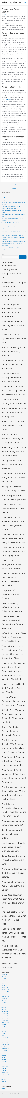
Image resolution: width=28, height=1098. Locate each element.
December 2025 (5, 989)
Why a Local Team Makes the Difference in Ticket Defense (14, 873)
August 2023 (4, 1050)
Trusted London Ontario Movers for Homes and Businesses (13, 364)
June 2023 (4, 1055)
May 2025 (4, 1005)
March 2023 (4, 1061)
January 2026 (5, 987)
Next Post (14, 188)
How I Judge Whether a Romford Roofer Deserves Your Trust (14, 295)
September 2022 (5, 1074)
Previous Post (14, 185)
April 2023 (4, 1059)
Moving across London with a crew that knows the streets (13, 464)
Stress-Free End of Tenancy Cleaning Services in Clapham (11, 731)
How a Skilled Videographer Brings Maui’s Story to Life (11, 564)
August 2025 (4, 998)
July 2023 (4, 1053)
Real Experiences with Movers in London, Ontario (12, 834)
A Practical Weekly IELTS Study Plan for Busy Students (13, 351)
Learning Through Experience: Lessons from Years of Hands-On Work (14, 701)
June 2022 (4, 1081)
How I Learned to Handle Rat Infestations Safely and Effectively (13, 688)
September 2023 (5, 1048)
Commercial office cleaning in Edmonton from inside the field (12, 377)
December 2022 (5, 1068)
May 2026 (4, 978)
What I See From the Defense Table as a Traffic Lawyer (14, 508)
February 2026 (5, 985)
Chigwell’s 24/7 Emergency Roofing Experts (11, 594)
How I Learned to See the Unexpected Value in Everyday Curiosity (13, 847)
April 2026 (4, 980)
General (3, 14)
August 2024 (4, 1024)
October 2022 (5, 1072)
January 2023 (5, 1066)
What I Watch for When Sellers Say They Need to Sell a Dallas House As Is (13, 390)
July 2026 (4, 976)
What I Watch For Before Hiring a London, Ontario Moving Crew (13, 477)
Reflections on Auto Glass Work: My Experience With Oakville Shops (14, 637)
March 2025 (4, 1009)
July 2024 (4, 1026)
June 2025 (4, 1002)
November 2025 (5, 991)
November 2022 (5, 1070)
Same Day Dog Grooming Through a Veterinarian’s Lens (13, 860)
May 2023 (4, 1057)
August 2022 (4, 1077)
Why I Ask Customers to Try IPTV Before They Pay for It (14, 338)
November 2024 (5, 1018)
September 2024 (5, 1022)
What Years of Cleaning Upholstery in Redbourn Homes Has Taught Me (13, 761)
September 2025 (5, 996)
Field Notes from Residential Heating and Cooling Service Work (13, 438)
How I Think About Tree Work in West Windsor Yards (13, 241)
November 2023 (5, 1044)
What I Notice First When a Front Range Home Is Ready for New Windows (13, 538)
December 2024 (5, 1015)
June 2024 (4, 1029)
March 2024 (4, 1035)
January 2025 (5, 1013)
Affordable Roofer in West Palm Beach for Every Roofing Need (14, 412)
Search (3, 254)
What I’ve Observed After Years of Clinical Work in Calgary (13, 886)
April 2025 (4, 1007)
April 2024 (4, 1033)
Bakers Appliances (11, 2)
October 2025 (5, 994)
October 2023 (5, 1046)
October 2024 (5, 1020)
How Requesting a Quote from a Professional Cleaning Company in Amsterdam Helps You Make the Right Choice (13, 671)
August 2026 (4, 974)
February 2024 (5, 1037)
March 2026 (4, 983)
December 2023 (5, 1042)
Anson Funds (8, 99)
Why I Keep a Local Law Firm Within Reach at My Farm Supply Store (13, 551)
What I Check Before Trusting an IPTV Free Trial (13, 235)
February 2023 (5, 1063)
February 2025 (5, 1011)
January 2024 (5, 1040)
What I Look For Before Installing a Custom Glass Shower (13, 325)
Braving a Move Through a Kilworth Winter (11, 200)
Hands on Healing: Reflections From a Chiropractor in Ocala (12, 607)
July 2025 (4, 1000)
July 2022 (4, 1079)
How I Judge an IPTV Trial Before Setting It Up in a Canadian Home (14, 451)
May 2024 (4, 1031)
